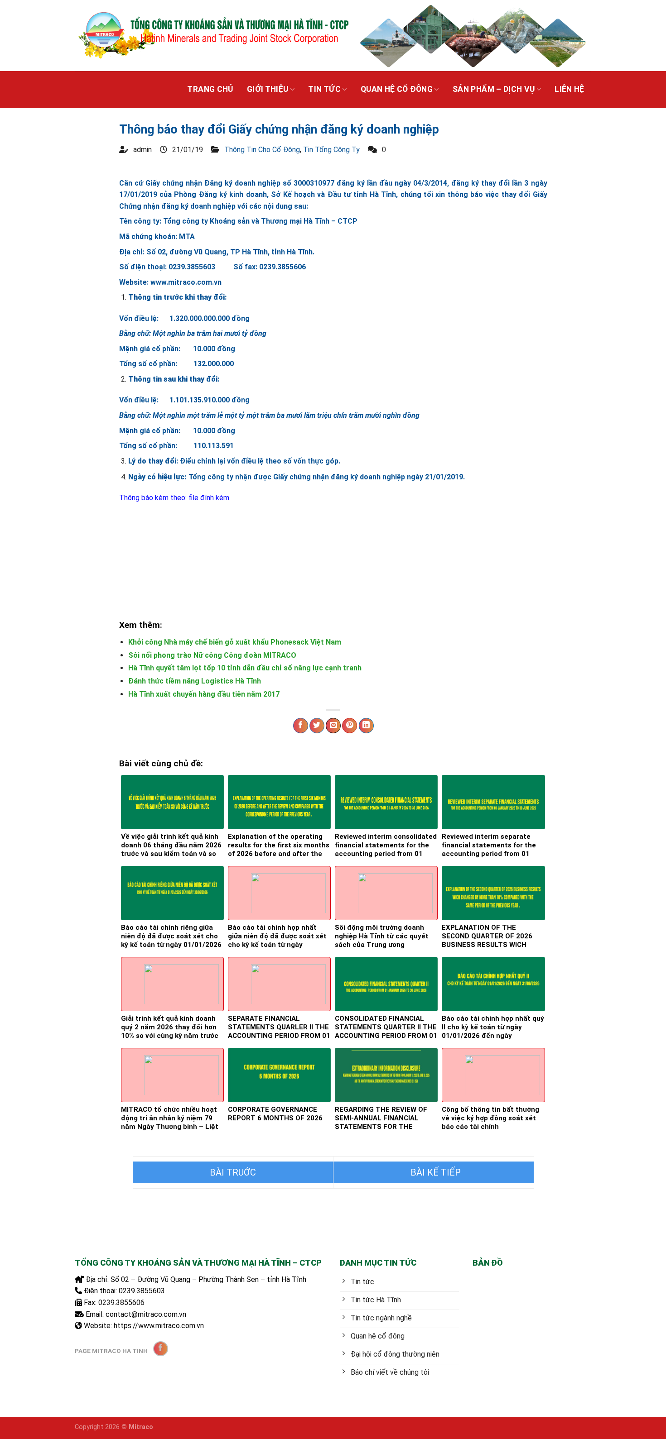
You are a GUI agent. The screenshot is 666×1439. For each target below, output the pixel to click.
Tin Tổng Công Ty (331, 149)
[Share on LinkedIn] (366, 725)
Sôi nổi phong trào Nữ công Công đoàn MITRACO (212, 655)
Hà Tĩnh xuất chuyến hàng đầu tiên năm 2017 (204, 694)
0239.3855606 (121, 1302)
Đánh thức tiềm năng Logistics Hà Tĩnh (194, 681)
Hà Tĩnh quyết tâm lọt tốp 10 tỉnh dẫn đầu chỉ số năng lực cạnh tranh (245, 668)
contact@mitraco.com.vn (146, 1314)
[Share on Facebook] (300, 725)
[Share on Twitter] (316, 725)
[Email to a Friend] (333, 725)
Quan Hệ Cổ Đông (397, 89)
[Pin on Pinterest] (349, 725)
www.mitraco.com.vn (186, 282)
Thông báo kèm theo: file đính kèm (174, 497)
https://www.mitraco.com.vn (159, 1325)
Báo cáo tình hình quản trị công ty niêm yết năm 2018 (433, 1172)
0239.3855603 (142, 1290)
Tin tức (324, 89)
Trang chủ (210, 89)
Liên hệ (569, 89)
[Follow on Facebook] (160, 1348)
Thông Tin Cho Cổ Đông (262, 149)
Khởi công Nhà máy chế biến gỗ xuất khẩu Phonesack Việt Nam (234, 642)
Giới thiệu (268, 89)
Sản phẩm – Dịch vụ (494, 89)
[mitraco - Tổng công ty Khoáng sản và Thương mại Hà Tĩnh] (213, 35)
